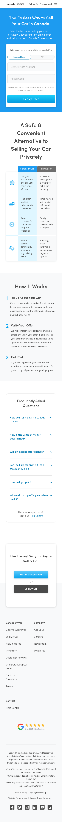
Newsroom (40, 643)
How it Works (13, 643)
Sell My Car (12, 636)
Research (11, 686)
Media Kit (39, 650)
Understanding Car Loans (16, 666)
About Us (39, 629)
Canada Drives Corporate (40, 798)
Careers (38, 636)
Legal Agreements (36, 792)
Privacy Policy (21, 792)
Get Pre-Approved (16, 629)
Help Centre (36, 515)
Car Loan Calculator (11, 677)
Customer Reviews (16, 657)
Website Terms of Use (17, 798)
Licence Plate (19, 57)
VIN (42, 57)
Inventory (11, 650)
